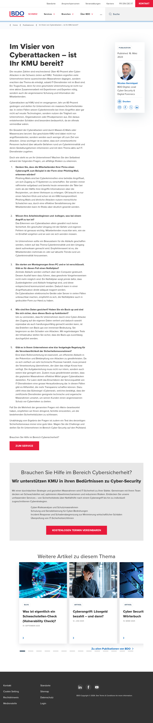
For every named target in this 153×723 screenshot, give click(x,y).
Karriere (110, 3)
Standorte (51, 3)
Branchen (66, 14)
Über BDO (85, 14)
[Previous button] (15, 612)
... (101, 14)
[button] (144, 3)
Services (48, 14)
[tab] (22, 651)
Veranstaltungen (93, 3)
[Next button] (138, 612)
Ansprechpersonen (70, 3)
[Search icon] (110, 14)
